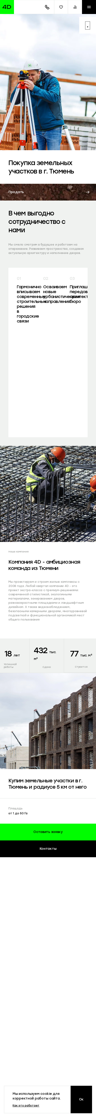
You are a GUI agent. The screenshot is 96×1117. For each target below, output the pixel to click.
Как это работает (26, 1105)
